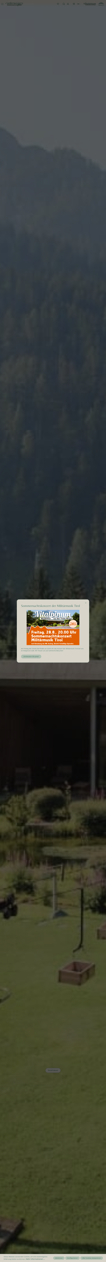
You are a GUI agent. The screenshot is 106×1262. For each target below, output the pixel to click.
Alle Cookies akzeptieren (91, 1258)
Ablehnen (59, 1258)
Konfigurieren (72, 1258)
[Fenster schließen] (85, 603)
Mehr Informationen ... (35, 1259)
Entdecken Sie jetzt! (31, 656)
